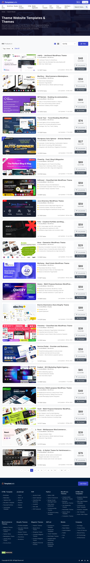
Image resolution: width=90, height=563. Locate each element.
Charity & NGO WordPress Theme (67, 498)
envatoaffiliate (42, 57)
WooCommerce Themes (7, 523)
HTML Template (7, 492)
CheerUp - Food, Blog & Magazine (50, 159)
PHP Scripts (51, 6)
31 (65, 470)
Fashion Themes (37, 525)
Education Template (8, 502)
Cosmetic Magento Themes (38, 535)
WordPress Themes (64, 492)
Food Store (21, 537)
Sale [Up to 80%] (67, 6)
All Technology (81, 535)
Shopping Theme (37, 532)
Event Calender (37, 497)
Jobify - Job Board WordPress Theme (52, 55)
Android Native (66, 530)
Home (3, 12)
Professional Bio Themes (52, 509)
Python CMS (51, 495)
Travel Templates (52, 533)
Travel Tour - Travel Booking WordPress (52, 118)
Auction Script (37, 495)
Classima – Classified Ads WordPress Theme (54, 326)
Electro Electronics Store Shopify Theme (53, 305)
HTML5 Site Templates (79, 492)
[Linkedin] (87, 560)
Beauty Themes (22, 532)
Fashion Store (7, 534)
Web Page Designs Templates (82, 502)
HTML (29, 6)
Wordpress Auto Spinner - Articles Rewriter (54, 139)
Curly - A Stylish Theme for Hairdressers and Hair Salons (54, 450)
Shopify (16, 6)
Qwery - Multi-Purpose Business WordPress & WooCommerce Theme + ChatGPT (54, 284)
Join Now (83, 484)
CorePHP (35, 504)
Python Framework (53, 497)
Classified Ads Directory (37, 501)
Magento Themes (37, 522)
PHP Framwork (37, 509)
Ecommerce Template (51, 526)
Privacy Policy (81, 528)
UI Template (44, 6)
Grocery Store (7, 543)
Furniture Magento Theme (38, 539)
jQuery (20, 500)
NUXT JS (20, 497)
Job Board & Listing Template (53, 513)
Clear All (17, 48)
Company (79, 522)
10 (55, 470)
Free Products (58, 6)
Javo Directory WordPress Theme (50, 201)
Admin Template (21, 6)
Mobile (63, 522)
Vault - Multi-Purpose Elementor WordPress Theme (54, 409)
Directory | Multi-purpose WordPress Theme (54, 388)
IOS (63, 537)
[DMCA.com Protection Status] (45, 552)
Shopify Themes (22, 522)
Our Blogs (80, 525)
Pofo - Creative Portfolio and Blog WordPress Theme (50, 222)
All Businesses (81, 537)
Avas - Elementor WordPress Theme (51, 242)
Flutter (64, 532)
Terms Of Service (82, 530)
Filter (84, 44)
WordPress (10, 6)
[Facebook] (79, 560)
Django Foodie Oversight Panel (52, 501)
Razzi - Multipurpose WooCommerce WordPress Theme (51, 430)
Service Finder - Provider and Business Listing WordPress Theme (52, 346)
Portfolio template (23, 525)
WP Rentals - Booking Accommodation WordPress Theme (52, 97)
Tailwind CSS (7, 500)
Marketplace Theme (8, 536)
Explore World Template (66, 512)
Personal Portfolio (8, 505)
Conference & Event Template (81, 506)
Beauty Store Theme (36, 528)
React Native (65, 528)
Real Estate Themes (67, 509)
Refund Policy (81, 532)
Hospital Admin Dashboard (52, 539)
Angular (20, 507)
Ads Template (81, 512)
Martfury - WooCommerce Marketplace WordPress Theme (52, 76)
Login (86, 2)
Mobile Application (35, 6)
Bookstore (21, 539)
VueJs (20, 495)
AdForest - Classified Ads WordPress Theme (54, 180)
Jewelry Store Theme (7, 539)
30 (61, 470)
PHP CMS (35, 506)
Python (48, 492)
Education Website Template (23, 528)
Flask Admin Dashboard (51, 505)
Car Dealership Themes (66, 506)
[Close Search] (86, 7)
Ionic (63, 535)
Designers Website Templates (82, 498)
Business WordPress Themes (67, 502)
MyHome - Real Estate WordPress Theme (53, 263)
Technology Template (6, 508)
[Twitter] (82, 560)
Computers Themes (67, 516)
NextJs (20, 505)
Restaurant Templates (51, 530)
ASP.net (48, 522)
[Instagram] (84, 560)
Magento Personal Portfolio (38, 543)
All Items (3, 6)
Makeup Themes (8, 527)
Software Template (82, 509)
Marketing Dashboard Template (51, 544)
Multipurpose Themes (6, 530)
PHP (32, 492)
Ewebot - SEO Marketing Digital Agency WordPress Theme (52, 367)
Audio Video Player (82, 514)
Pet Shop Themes (23, 534)
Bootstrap (6, 495)
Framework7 (65, 525)
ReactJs (20, 502)
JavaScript (20, 492)
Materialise (6, 497)
